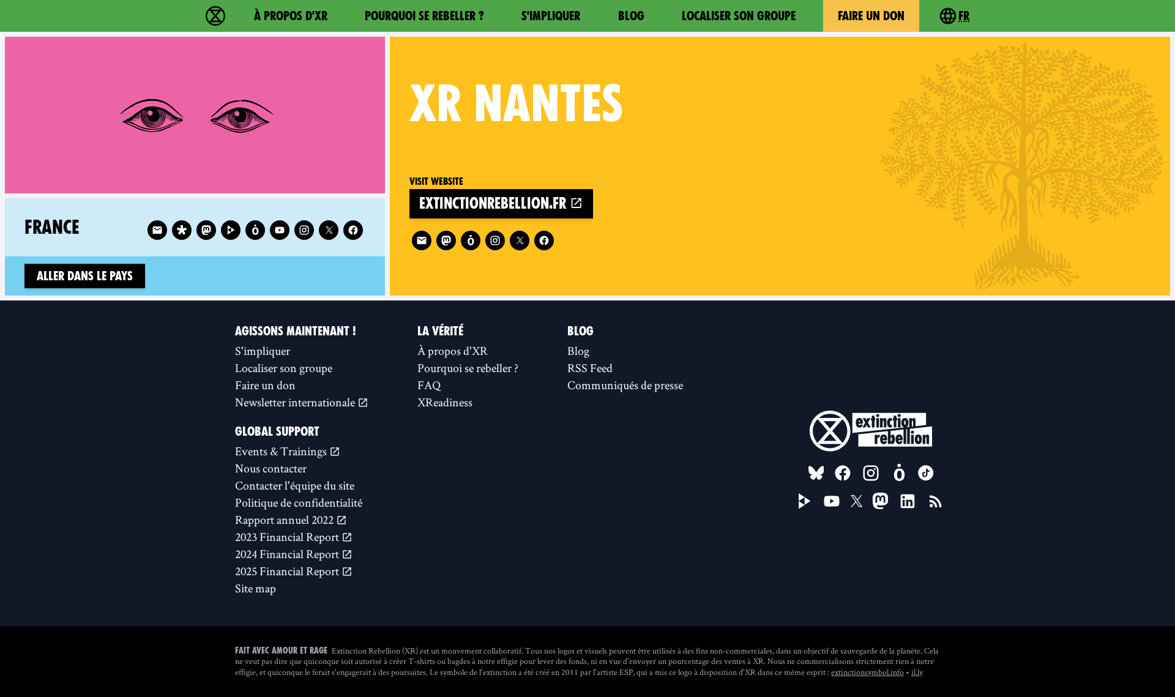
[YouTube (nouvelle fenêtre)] (832, 501)
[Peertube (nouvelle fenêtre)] (231, 230)
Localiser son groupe (739, 16)
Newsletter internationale (296, 402)
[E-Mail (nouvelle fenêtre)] (421, 240)
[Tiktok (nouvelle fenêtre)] (926, 473)
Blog (631, 16)
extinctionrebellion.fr (494, 203)
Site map (255, 588)
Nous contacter (271, 468)
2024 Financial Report (288, 554)
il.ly (917, 671)
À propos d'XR (290, 16)
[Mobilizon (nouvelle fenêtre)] (470, 240)
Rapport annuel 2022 (285, 519)
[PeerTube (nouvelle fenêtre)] (805, 501)
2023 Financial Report (288, 537)
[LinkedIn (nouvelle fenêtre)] (907, 501)
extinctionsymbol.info (867, 671)
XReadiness (444, 402)
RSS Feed (590, 368)
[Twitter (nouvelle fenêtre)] (519, 240)
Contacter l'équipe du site (294, 485)
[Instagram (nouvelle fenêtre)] (495, 240)
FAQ (429, 385)
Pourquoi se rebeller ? (424, 16)
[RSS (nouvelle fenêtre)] (936, 501)
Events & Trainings (282, 451)
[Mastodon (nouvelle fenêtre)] (446, 240)
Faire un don (871, 16)
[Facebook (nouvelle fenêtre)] (544, 240)
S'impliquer (550, 16)
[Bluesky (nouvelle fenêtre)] (816, 473)
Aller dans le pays (85, 276)
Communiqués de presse (625, 385)
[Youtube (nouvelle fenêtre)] (279, 230)
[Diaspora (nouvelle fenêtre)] (182, 230)
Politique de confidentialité (298, 502)
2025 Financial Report (288, 571)
